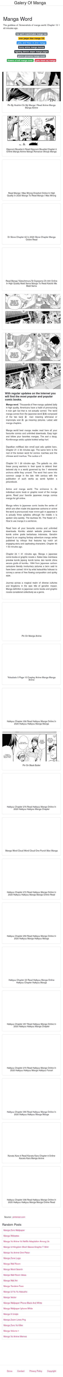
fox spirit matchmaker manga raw (31, 34)
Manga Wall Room (12, 1263)
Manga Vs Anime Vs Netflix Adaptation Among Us (26, 1241)
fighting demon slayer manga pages (31, 51)
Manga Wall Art (11, 1280)
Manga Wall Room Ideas (15, 1274)
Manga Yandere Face (14, 1286)
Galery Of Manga (30, 2)
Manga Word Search (13, 1269)
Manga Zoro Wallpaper (14, 1230)
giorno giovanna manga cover (31, 56)
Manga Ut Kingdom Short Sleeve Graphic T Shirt (26, 1246)
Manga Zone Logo (12, 1258)
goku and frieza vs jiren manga (31, 42)
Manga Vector (10, 1297)
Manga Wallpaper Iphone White (18, 1308)
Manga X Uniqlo (11, 1314)
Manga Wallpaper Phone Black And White (23, 1302)
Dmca (9, 1370)
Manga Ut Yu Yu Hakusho (15, 1291)
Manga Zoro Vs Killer (13, 1325)
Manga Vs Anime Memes (15, 1336)
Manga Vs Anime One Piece (17, 1252)
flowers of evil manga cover (20, 60)
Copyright (51, 1370)
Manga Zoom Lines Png (15, 1319)
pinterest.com (19, 1216)
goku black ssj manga (45, 60)
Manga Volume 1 (11, 1330)
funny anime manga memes (31, 47)
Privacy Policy (35, 1370)
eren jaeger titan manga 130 (31, 38)
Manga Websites (11, 1235)
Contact (20, 1370)
